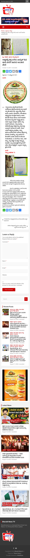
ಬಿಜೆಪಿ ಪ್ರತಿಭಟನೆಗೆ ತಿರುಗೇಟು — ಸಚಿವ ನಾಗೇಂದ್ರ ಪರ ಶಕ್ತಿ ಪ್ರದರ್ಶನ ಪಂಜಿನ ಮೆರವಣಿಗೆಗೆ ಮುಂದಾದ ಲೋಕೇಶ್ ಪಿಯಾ (19, 326)
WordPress (20, 555)
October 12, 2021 (6, 67)
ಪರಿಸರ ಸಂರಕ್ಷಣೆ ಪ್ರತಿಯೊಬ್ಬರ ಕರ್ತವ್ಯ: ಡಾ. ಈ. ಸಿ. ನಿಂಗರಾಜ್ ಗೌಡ (17, 360)
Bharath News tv (19, 551)
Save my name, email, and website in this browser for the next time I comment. (13, 284)
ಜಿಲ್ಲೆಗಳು (6, 57)
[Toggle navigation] (3, 27)
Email (4, 268)
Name (4, 261)
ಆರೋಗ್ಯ (11, 309)
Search (26, 299)
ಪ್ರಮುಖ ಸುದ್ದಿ (11, 57)
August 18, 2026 (14, 319)
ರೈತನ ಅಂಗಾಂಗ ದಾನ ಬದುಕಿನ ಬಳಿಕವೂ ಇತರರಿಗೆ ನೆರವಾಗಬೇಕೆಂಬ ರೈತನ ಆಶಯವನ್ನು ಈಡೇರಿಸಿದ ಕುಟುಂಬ (18, 315)
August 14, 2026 (14, 353)
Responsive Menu (27, 1)
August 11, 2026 (14, 364)
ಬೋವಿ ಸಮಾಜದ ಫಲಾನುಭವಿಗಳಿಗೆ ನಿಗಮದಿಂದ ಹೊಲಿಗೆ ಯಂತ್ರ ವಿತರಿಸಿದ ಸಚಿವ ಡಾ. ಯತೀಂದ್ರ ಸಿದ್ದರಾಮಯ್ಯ (18, 338)
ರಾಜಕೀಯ (19, 321)
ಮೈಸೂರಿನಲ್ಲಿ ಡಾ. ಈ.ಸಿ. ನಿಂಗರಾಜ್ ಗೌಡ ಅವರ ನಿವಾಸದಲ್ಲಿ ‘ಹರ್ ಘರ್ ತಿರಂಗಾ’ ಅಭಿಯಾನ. (19, 349)
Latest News (6, 405)
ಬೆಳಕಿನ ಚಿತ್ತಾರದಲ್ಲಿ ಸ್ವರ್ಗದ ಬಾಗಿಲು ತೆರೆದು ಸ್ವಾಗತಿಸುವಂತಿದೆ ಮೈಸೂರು (17, 226)
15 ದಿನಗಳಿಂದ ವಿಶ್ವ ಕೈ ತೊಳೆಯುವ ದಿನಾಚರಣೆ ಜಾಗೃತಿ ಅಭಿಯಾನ (15, 219)
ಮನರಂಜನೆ (12, 346)
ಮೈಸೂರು (17, 57)
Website (4, 275)
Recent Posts (8, 307)
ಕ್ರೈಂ (3, 57)
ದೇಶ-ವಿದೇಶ (21, 309)
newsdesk (14, 67)
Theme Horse (17, 553)
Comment (5, 242)
